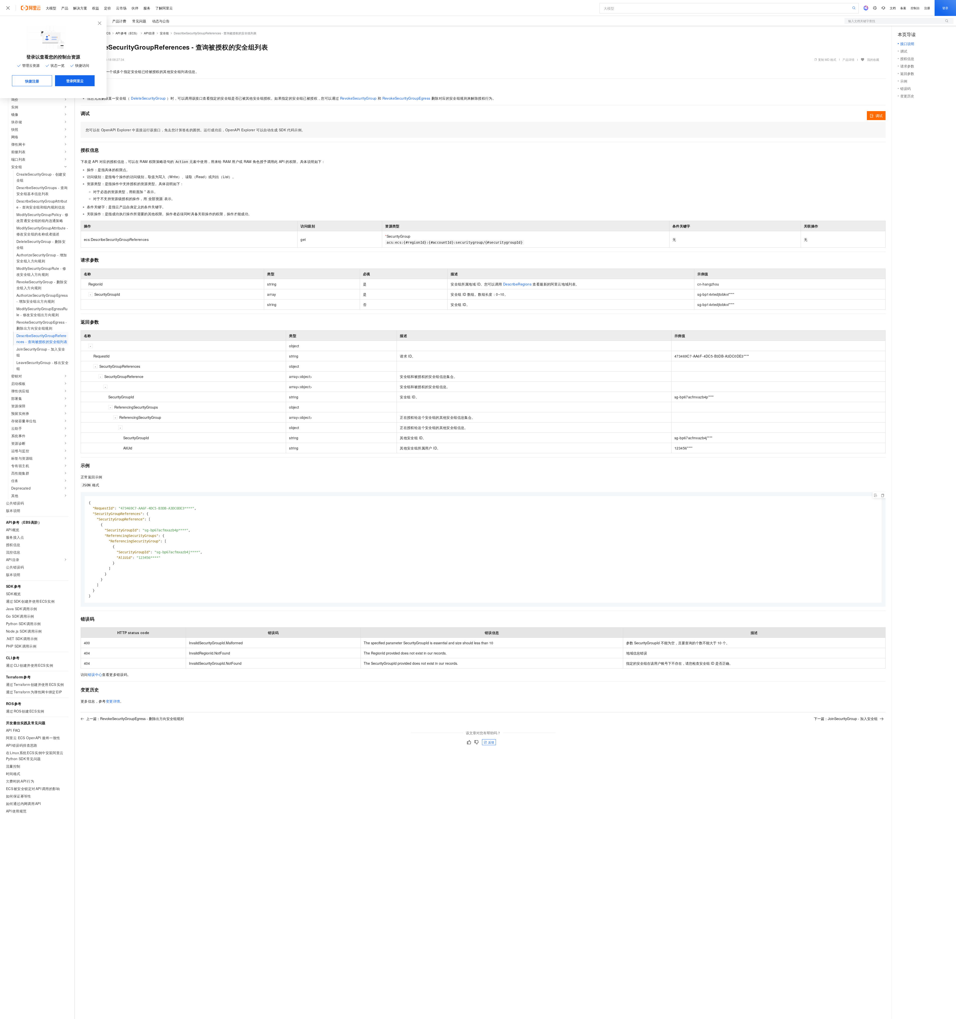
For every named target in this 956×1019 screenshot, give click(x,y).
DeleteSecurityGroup (148, 98)
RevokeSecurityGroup (358, 98)
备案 (903, 8)
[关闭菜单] (8, 8)
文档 (893, 8)
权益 (95, 7)
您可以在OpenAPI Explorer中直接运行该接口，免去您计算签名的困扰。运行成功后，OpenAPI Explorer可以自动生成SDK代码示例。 (195, 129)
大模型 (51, 7)
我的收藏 (873, 59)
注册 (927, 8)
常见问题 (139, 20)
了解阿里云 (164, 7)
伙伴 (134, 7)
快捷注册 (32, 80)
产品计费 (119, 20)
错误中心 (95, 674)
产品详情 (848, 59)
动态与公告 (161, 20)
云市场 (121, 7)
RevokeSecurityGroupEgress (406, 98)
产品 (64, 7)
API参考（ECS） (127, 33)
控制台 (915, 8)
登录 (945, 8)
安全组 (164, 33)
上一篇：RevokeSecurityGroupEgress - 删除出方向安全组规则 (135, 718)
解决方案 (80, 7)
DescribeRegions (517, 284)
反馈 (491, 742)
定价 (107, 7)
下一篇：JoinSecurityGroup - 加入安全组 (846, 718)
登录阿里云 (75, 80)
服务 (146, 7)
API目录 (149, 33)
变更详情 (113, 701)
